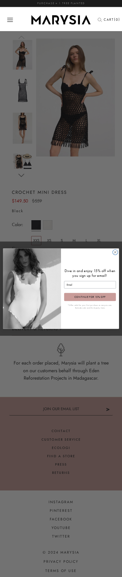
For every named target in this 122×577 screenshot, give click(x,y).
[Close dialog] (115, 252)
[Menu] (10, 19)
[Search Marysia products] (101, 19)
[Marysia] (61, 20)
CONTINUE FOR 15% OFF (90, 297)
